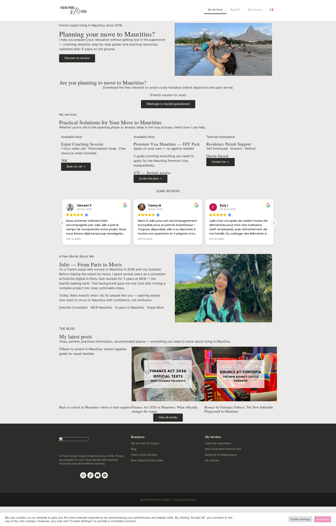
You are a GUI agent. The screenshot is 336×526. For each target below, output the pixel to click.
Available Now (144, 137)
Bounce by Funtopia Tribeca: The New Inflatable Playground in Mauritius (238, 409)
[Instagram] (83, 475)
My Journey (255, 9)
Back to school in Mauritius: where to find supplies (95, 407)
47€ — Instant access (152, 172)
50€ (64, 160)
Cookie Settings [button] (300, 519)
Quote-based (217, 156)
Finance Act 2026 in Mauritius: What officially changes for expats (165, 409)
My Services (215, 9)
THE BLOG (67, 329)
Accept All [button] (323, 519)
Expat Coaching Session (82, 144)
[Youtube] (97, 475)
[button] (274, 223)
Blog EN (235, 9)
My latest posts (75, 336)
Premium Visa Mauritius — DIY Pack (167, 144)
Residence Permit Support (228, 144)
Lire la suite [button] (73, 239)
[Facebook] (105, 475)
